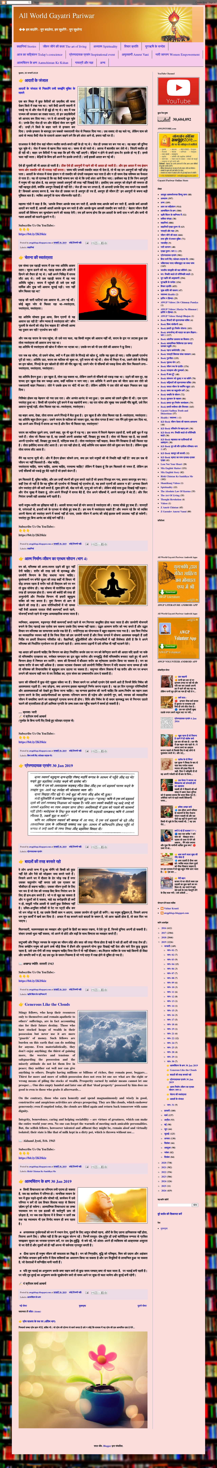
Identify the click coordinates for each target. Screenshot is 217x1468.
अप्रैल (167, 1119)
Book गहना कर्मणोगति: (170, 350)
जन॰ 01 (171, 950)
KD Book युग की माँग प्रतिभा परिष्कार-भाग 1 (179, 447)
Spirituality (167, 487)
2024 (164, 1181)
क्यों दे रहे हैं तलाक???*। (185, 830)
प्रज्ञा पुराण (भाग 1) (169, 251)
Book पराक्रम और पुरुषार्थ (172, 370)
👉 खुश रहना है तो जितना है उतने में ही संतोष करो (186, 737)
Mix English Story (170, 472)
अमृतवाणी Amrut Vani (135, 54)
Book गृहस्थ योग (168, 362)
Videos (164, 503)
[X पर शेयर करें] (99, 243)
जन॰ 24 (171, 1043)
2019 (164, 942)
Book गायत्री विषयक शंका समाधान (176, 354)
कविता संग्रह (166, 218)
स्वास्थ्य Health (168, 294)
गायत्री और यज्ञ (84, 62)
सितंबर (167, 1143)
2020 (164, 1162)
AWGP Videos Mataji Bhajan (176, 316)
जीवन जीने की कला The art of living (65, 46)
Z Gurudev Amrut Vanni (173, 511)
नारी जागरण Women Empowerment (177, 54)
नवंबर (167, 1152)
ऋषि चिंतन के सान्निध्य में (36, 994)
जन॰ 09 (171, 982)
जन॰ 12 (171, 996)
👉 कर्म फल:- (181, 697)
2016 (164, 928)
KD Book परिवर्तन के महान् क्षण (175, 428)
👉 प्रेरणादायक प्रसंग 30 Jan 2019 (46, 765)
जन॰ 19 (171, 1029)
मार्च (166, 1115)
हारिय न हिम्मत (167, 298)
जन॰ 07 (171, 973)
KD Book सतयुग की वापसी (173, 453)
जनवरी (167, 946)
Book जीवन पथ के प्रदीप (172, 366)
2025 (164, 1186)
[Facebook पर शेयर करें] (102, 243)
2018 (164, 937)
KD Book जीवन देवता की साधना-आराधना (179, 421)
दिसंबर (167, 1157)
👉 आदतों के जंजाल (33, 80)
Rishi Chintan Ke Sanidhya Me (41, 1171)
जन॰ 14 (171, 1006)
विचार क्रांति (131, 46)
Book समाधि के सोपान (170, 394)
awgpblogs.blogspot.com (176, 913)
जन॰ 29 (171, 1057)
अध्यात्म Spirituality (105, 46)
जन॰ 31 (171, 1105)
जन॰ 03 (171, 959)
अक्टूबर (167, 1147)
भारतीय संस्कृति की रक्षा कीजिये (174, 270)
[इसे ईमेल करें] (92, 243)
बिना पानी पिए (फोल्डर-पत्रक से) (39, 755)
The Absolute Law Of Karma (176, 491)
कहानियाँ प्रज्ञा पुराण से (170, 227)
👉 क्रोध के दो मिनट (184, 759)
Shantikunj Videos (170, 483)
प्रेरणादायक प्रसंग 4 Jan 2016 (185, 720)
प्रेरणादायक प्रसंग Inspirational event (92, 54)
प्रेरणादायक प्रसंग (34, 851)
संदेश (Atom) (35, 1311)
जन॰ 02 (171, 954)
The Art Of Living (170, 495)
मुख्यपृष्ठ (82, 1305)
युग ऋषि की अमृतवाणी (170, 278)
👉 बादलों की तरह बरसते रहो (40, 861)
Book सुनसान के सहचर (171, 398)
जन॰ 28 (171, 1052)
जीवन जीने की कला (169, 235)
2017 (164, 933)
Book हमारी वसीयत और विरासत (174, 406)
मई (165, 1124)
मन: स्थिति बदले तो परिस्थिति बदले (175, 274)
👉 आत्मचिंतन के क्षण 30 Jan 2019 (45, 1181)
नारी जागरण (166, 247)
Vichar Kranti (171, 908)
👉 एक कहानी (181, 676)
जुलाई (167, 1133)
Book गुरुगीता (167, 358)
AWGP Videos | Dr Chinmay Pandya (179, 302)
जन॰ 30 (171, 1061)
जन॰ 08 (171, 978)
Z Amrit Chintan (169, 507)
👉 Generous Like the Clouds (44, 1004)
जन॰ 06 (171, 968)
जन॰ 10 (171, 987)
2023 (164, 1176)
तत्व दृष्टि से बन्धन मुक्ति (171, 239)
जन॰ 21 (171, 1033)
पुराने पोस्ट (142, 1305)
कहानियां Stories (26, 46)
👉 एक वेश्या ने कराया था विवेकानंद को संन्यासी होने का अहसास (185, 783)
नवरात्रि (164, 243)
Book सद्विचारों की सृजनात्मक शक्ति (176, 382)
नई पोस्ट (23, 1305)
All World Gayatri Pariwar (56, 15)
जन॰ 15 (171, 1010)
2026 (164, 1190)
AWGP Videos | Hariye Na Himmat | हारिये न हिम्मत (179, 310)
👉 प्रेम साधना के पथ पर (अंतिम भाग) (37, 1321)
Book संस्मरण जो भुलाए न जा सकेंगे (176, 378)
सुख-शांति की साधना (169, 290)
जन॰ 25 (171, 1047)
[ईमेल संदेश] (86, 242)
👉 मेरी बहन (180, 878)
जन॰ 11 (171, 992)
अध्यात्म (164, 198)
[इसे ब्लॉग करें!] (96, 243)
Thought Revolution (171, 499)
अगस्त (167, 1138)
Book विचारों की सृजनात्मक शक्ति (175, 320)
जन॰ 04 (171, 964)
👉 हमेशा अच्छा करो (183, 807)
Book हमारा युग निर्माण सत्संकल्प (175, 402)
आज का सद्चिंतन (168, 206)
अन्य (102, 62)
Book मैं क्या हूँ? (168, 374)
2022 (164, 1172)
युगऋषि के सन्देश (155, 46)
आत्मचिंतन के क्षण (34, 1297)
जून (166, 1129)
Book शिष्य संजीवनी (169, 324)
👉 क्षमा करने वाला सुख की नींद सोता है (186, 856)
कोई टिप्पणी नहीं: (75, 242)
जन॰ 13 (171, 1001)
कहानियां (30, 247)
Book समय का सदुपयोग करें (173, 390)
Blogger (107, 1446)
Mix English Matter (171, 468)
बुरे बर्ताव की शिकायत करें (170, 1214)
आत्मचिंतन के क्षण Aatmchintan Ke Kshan (42, 62)
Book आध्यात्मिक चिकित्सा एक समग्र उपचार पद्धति (176, 344)
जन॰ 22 (171, 1038)
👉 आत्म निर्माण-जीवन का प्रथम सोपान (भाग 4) (53, 558)
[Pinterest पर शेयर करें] (105, 243)
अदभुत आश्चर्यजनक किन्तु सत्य (174, 194)
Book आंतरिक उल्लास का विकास (175, 339)
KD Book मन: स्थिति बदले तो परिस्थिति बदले (178, 434)
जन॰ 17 (171, 1019)
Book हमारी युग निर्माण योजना (173, 328)
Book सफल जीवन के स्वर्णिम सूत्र (175, 386)
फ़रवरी (167, 1110)
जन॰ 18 (171, 1024)
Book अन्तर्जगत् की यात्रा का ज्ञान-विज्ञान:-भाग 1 (179, 334)
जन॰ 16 (171, 1015)
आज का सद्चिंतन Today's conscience (39, 54)
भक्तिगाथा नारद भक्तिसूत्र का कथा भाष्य (177, 263)
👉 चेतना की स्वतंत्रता (36, 257)
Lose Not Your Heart (171, 464)
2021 (164, 1167)
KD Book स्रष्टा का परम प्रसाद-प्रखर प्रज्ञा (178, 458)
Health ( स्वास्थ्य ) (169, 417)
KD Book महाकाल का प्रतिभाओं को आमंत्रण (176, 441)
